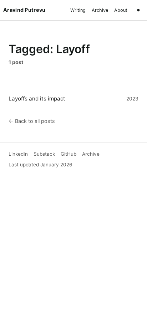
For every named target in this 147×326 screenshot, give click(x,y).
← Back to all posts (32, 121)
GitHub (68, 154)
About (120, 10)
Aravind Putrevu (24, 10)
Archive (100, 10)
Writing (78, 10)
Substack (44, 154)
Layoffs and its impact (37, 98)
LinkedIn (18, 154)
